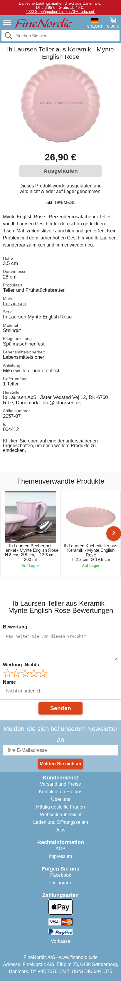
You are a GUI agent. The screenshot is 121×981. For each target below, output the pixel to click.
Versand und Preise (60, 784)
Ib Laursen (14, 303)
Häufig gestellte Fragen (60, 806)
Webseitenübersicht (60, 814)
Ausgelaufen (60, 171)
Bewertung (15, 626)
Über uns (60, 799)
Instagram (60, 882)
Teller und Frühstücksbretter (34, 290)
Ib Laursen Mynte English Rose (37, 317)
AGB (60, 848)
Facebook (60, 875)
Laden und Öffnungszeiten (60, 822)
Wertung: (21, 664)
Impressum (60, 856)
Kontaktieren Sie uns (60, 791)
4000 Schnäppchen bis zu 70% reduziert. (60, 11)
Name (9, 682)
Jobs (60, 829)
